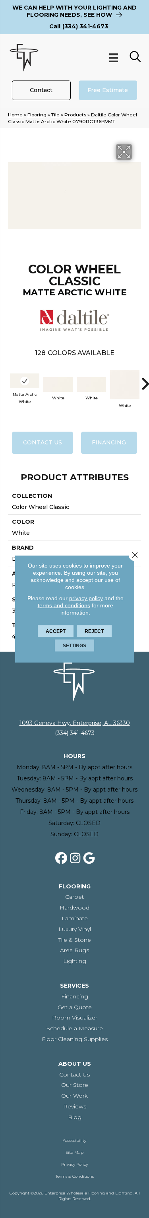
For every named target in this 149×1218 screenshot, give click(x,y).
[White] (58, 384)
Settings (74, 645)
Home (15, 115)
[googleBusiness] (89, 858)
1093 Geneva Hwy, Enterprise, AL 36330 (74, 723)
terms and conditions (64, 605)
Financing (109, 442)
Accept (56, 631)
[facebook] (61, 858)
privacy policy (86, 598)
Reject (94, 631)
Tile (55, 115)
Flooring (36, 115)
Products (75, 115)
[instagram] (75, 858)
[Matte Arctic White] (24, 380)
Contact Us (42, 442)
